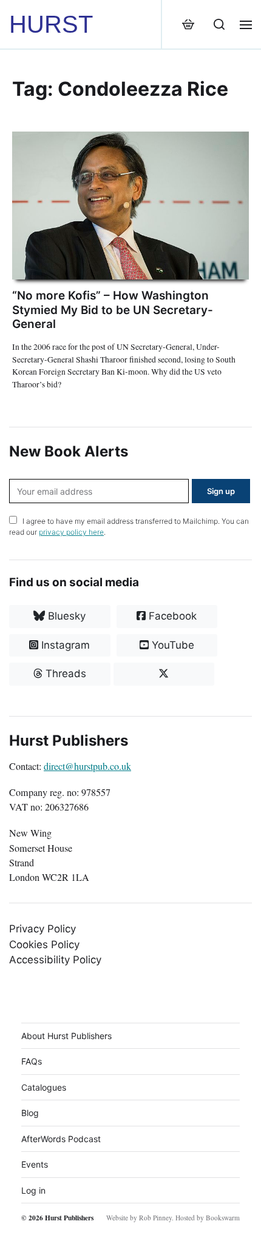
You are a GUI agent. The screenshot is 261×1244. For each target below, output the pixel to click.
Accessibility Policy (55, 960)
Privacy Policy (42, 929)
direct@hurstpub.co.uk (87, 766)
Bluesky (65, 616)
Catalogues (43, 1087)
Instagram (64, 645)
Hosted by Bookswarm (207, 1217)
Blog (30, 1113)
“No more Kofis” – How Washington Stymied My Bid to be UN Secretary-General (112, 310)
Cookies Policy (44, 944)
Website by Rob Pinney (139, 1217)
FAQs (31, 1061)
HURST (51, 24)
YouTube (171, 645)
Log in (33, 1190)
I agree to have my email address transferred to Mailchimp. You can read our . (129, 527)
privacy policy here (71, 532)
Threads (64, 673)
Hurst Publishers (69, 1217)
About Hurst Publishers (66, 1036)
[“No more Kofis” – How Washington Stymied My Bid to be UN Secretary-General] (130, 205)
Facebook (171, 616)
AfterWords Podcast (61, 1139)
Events (34, 1164)
